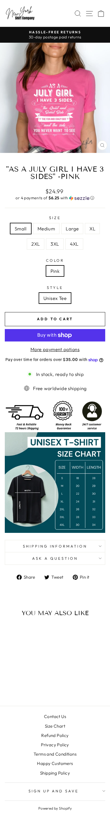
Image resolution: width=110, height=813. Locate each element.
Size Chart (55, 726)
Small (21, 229)
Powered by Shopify (55, 808)
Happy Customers (55, 763)
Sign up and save (53, 791)
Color (55, 260)
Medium (46, 229)
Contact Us (55, 716)
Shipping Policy (55, 773)
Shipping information (55, 546)
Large (72, 229)
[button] (55, 198)
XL (92, 229)
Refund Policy (55, 735)
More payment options (55, 349)
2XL (35, 244)
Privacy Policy (55, 744)
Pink (55, 271)
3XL (54, 244)
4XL (74, 244)
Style (55, 287)
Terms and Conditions (55, 754)
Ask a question (55, 558)
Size (55, 217)
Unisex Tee (55, 298)
